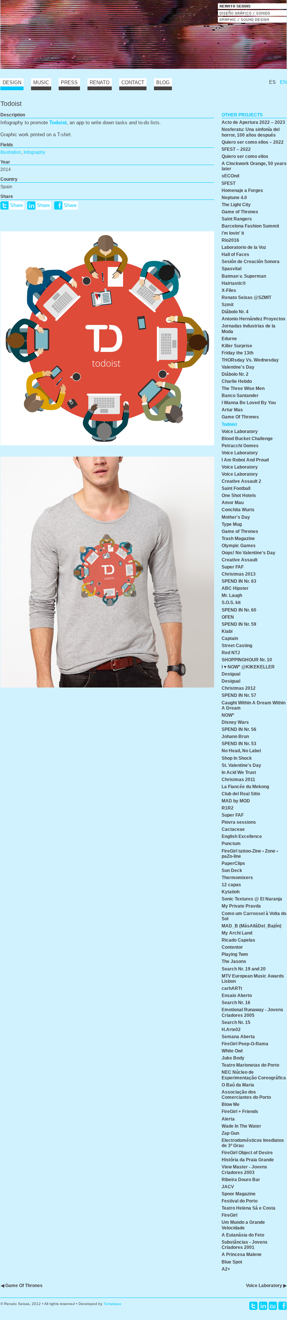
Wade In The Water (241, 1126)
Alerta (228, 1118)
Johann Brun (235, 736)
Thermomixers (237, 877)
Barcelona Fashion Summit (250, 225)
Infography (34, 152)
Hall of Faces (235, 254)
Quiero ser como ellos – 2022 (253, 142)
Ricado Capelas (238, 940)
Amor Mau (233, 502)
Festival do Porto (239, 1200)
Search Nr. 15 (236, 1022)
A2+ (226, 1268)
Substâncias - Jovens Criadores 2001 (245, 1245)
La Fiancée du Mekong (245, 786)
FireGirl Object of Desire (247, 1152)
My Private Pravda (241, 905)
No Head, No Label (241, 750)
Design (12, 82)
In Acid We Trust (239, 772)
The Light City (236, 204)
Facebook (282, 1306)
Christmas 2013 (239, 573)
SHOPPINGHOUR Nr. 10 (247, 659)
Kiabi (227, 631)
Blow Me (231, 1104)
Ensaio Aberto (237, 995)
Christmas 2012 (239, 688)
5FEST (228, 183)
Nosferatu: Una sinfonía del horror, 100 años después (251, 132)
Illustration (10, 152)
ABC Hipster (235, 588)
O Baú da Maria (238, 1084)
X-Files (229, 290)
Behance (273, 1306)
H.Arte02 (231, 1029)
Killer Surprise (237, 345)
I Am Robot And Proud (245, 459)
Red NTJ (231, 652)
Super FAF (233, 566)
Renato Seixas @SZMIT (246, 297)
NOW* (228, 715)
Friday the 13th (237, 352)
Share (16, 205)
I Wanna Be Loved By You (249, 402)
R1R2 (228, 807)
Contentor (232, 947)
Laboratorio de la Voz (244, 247)
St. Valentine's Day (241, 765)
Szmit (228, 304)
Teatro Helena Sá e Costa (248, 1207)
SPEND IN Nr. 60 (239, 609)
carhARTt (232, 988)
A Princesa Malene (242, 1254)
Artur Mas (232, 409)
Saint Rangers (237, 218)
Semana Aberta (238, 1036)
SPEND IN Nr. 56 (239, 729)
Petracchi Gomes (240, 445)
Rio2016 (230, 240)
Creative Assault (239, 559)
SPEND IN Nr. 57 (239, 695)
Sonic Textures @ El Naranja (252, 898)
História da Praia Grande (248, 1159)
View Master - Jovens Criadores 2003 (244, 1169)
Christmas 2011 (238, 779)
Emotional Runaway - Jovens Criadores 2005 (252, 1012)
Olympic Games (239, 545)
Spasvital (231, 268)
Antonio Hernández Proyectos (254, 318)
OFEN (228, 617)
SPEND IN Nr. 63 (239, 581)
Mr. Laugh (232, 595)
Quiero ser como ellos (245, 156)
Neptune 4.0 (234, 197)
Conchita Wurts (238, 509)
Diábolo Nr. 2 (235, 374)
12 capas (231, 884)
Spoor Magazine (239, 1193)
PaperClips (233, 863)
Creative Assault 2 (241, 481)
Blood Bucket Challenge (247, 438)
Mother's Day (236, 517)
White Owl (232, 1050)
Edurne (229, 338)
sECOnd (230, 175)
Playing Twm (235, 954)
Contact (132, 82)
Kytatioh (231, 891)
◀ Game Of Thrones (22, 1285)
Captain (230, 638)
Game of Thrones (240, 211)
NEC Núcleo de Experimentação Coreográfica (254, 1075)
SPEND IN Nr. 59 (239, 624)
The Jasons (234, 961)
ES (272, 82)
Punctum (231, 843)
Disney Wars (235, 722)
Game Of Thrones (240, 416)
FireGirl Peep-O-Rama (245, 1043)
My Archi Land (237, 932)
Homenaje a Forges (242, 190)
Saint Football (236, 488)
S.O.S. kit (231, 602)
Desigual (231, 673)
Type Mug (232, 524)
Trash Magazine (238, 538)
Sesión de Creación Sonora (251, 261)
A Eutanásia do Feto (243, 1234)
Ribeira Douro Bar (241, 1179)
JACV (228, 1186)
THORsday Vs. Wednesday (250, 359)
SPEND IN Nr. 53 (239, 743)
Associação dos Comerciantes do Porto (246, 1094)
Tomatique (112, 1304)
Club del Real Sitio (241, 793)
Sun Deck (232, 870)
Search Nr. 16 (236, 1002)
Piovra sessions (239, 822)
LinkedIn (263, 1306)
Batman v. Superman (244, 276)
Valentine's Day (238, 367)
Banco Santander (240, 395)
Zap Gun (230, 1133)
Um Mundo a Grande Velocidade (243, 1225)
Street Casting (237, 645)
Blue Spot (232, 1261)
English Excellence (242, 836)
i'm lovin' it (233, 233)
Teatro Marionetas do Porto (250, 1065)
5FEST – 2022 (236, 149)
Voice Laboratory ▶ (266, 1285)
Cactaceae (233, 829)
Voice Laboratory (240, 431)
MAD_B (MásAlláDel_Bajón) (251, 925)
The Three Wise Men (243, 388)
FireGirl (229, 1215)
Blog (163, 82)
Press (69, 82)
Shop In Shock (237, 758)
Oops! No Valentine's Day (248, 552)
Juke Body (233, 1057)
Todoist (58, 122)
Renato (99, 82)
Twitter (253, 1306)
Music (41, 82)
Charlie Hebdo (237, 381)
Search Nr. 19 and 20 (244, 968)
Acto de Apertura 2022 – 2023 (253, 122)
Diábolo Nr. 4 (235, 311)
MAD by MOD (236, 800)
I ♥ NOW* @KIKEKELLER (248, 666)
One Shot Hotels (239, 495)
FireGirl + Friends (240, 1111)
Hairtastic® (234, 283)
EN (283, 82)
